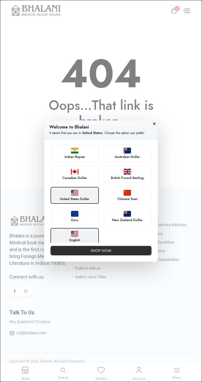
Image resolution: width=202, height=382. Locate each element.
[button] (74, 153)
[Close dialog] (154, 123)
